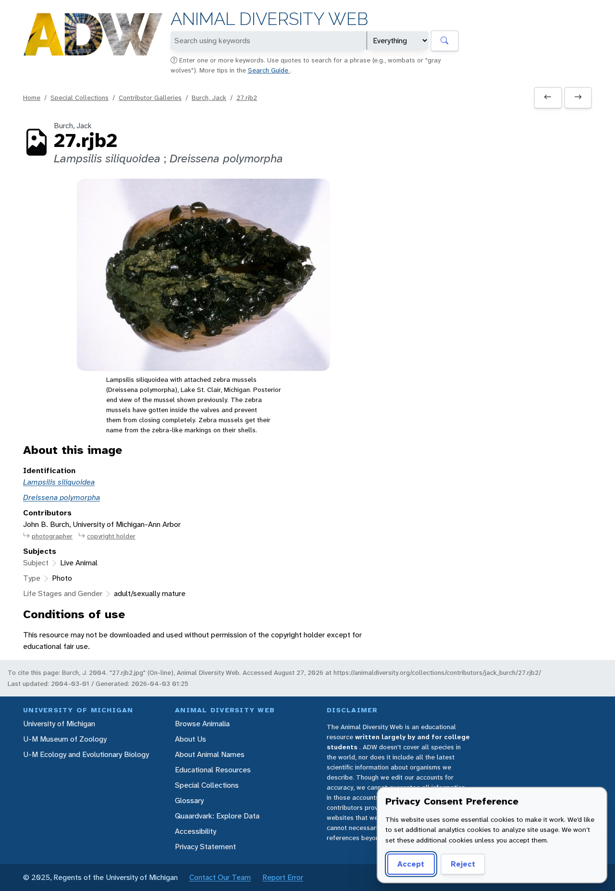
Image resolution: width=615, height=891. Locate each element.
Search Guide (269, 70)
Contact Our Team (220, 877)
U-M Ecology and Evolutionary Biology (86, 754)
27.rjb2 (246, 97)
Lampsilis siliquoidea (59, 482)
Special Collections (79, 97)
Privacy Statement (205, 847)
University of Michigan (59, 724)
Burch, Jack (209, 97)
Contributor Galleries (150, 97)
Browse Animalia (202, 724)
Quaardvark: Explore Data (217, 816)
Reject (463, 864)
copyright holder (111, 536)
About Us (190, 739)
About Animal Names (210, 754)
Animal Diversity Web (269, 19)
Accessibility (195, 831)
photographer (52, 536)
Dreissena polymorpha (61, 497)
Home (31, 97)
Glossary (189, 800)
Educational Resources (213, 770)
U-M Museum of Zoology (65, 739)
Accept (410, 864)
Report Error (282, 877)
